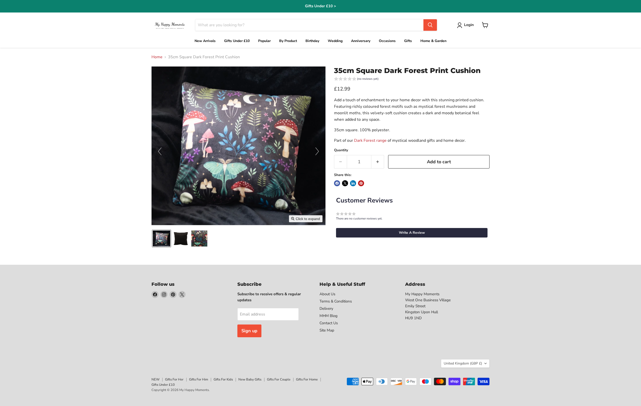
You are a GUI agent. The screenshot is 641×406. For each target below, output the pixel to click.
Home (157, 57)
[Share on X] (345, 183)
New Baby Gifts (249, 379)
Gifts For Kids (223, 379)
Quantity (341, 150)
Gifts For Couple (278, 379)
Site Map (326, 330)
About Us (327, 294)
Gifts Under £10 (163, 384)
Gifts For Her (174, 379)
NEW (155, 379)
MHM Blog (328, 315)
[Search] (430, 25)
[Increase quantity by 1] (377, 162)
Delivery (326, 308)
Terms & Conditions (335, 301)
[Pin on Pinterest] (361, 183)
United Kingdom (463, 363)
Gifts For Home (307, 379)
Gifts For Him (198, 379)
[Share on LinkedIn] (353, 183)
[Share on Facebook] (337, 183)
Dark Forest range (370, 140)
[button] (466, 25)
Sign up (249, 331)
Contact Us (328, 323)
